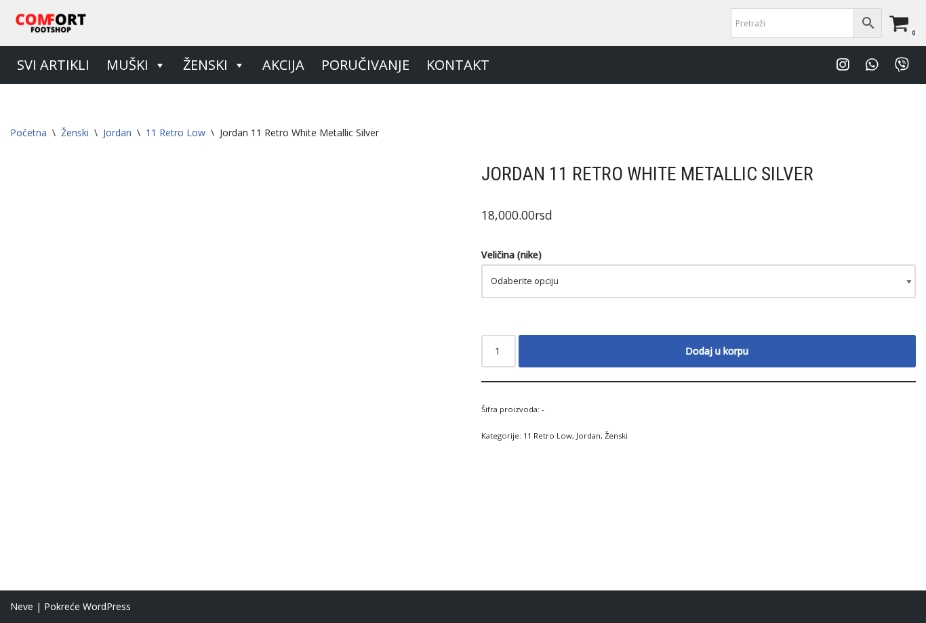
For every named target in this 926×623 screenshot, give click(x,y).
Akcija (283, 65)
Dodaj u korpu (716, 350)
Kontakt (457, 65)
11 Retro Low (175, 132)
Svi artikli (53, 65)
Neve (21, 606)
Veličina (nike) (511, 254)
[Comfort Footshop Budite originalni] (51, 23)
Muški (127, 65)
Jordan (117, 132)
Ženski (205, 65)
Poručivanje (365, 65)
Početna (28, 132)
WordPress (107, 606)
